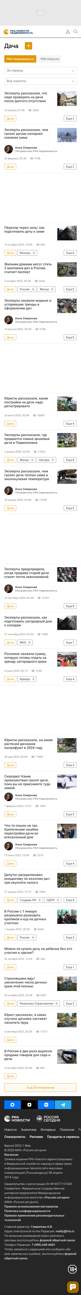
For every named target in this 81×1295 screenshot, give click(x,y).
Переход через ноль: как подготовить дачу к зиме (24, 229)
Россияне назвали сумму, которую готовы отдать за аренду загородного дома (25, 658)
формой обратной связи (57, 1240)
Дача (11, 45)
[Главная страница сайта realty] (26, 32)
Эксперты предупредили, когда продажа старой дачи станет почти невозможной (26, 573)
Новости (10, 1130)
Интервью (48, 1130)
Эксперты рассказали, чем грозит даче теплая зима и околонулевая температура (26, 475)
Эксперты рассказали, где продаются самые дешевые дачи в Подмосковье (27, 439)
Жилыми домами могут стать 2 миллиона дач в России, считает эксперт (28, 268)
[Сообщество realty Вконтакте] (46, 1104)
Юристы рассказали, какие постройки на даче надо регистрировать (26, 402)
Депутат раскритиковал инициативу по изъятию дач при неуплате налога (27, 879)
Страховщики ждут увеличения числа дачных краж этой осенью (25, 982)
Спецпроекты (14, 1137)
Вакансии (11, 1154)
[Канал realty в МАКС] (12, 1104)
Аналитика (28, 1130)
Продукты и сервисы (63, 1137)
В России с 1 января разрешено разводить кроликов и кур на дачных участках (25, 917)
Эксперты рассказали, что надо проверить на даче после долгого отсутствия (25, 97)
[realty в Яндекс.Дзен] (29, 1104)
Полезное (67, 1130)
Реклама (36, 1137)
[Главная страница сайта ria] (5, 32)
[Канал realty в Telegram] (63, 1104)
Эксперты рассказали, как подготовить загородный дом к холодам (28, 621)
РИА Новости (50, 59)
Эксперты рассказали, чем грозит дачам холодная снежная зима (26, 134)
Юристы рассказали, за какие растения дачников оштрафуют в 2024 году (28, 744)
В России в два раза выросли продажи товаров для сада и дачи (28, 1055)
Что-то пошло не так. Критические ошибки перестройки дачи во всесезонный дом (21, 831)
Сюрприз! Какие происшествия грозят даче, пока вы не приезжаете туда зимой (27, 782)
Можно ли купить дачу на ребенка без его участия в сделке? (38, 951)
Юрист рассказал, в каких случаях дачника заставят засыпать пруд (25, 1019)
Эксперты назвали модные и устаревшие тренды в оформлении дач (27, 304)
